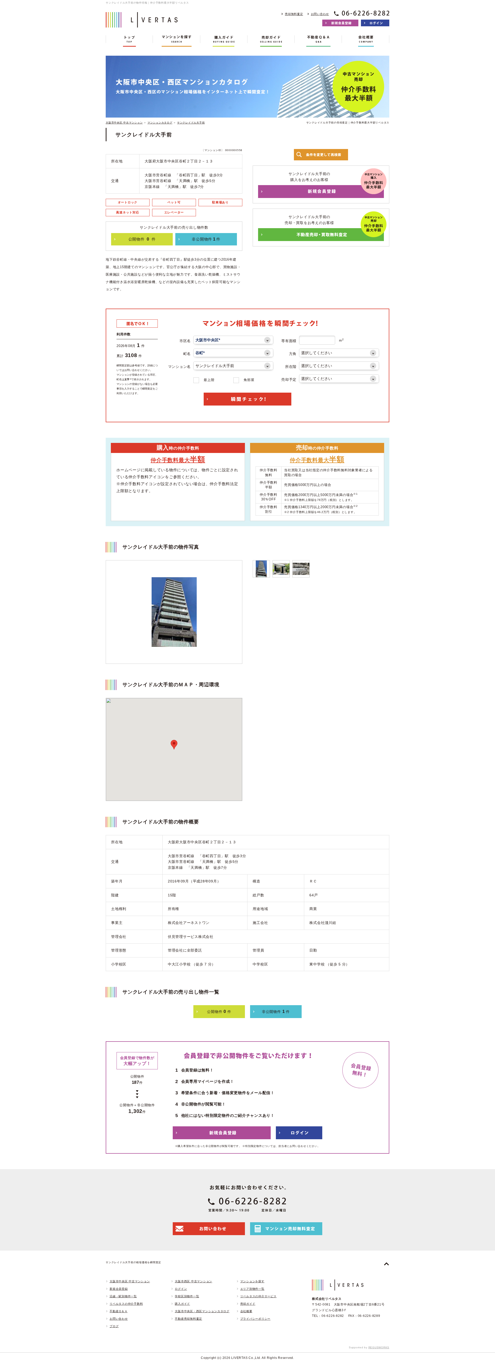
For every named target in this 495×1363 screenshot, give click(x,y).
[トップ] (129, 41)
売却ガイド (247, 1303)
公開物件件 (142, 239)
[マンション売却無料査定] (286, 1228)
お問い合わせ (320, 13)
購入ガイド (182, 1303)
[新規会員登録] (340, 23)
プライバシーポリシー (255, 1318)
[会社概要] (365, 41)
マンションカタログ (159, 122)
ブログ (114, 1326)
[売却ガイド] (271, 41)
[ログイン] (375, 23)
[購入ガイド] (224, 41)
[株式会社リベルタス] (142, 23)
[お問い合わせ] (209, 1228)
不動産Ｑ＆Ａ (119, 1311)
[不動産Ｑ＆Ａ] (318, 41)
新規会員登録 (119, 1288)
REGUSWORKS (379, 1347)
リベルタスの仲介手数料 (126, 1303)
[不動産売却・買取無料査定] (321, 234)
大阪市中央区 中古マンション (124, 122)
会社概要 (246, 1311)
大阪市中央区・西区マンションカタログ (202, 1311)
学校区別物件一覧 (187, 1296)
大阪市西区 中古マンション (193, 1281)
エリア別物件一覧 (252, 1288)
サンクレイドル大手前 (191, 122)
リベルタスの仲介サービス (258, 1296)
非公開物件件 (206, 239)
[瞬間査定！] (247, 399)
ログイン (181, 1288)
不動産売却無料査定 (188, 1318)
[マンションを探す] (176, 41)
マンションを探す (252, 1281)
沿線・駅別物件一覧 (123, 1296)
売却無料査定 (294, 13)
